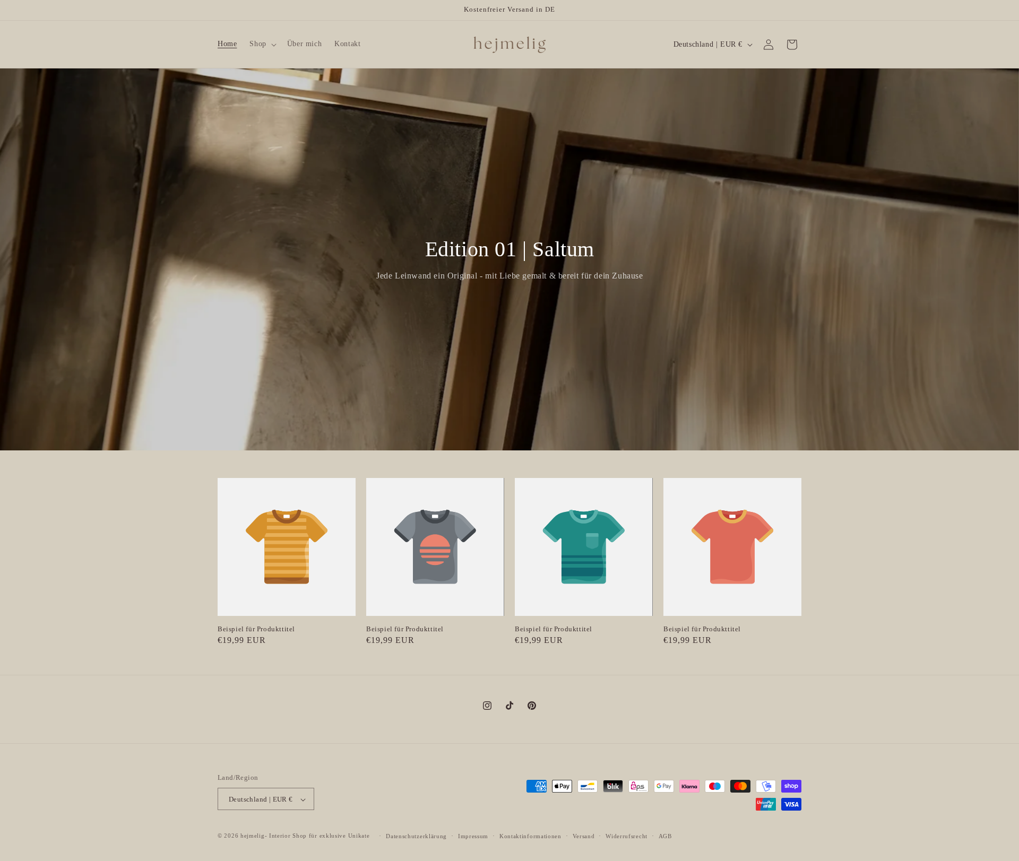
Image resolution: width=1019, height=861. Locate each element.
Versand (584, 836)
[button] (261, 44)
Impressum (473, 836)
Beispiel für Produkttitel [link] (256, 629)
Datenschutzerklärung (416, 836)
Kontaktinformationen (530, 836)
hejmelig (252, 836)
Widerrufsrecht (626, 836)
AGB (665, 836)
